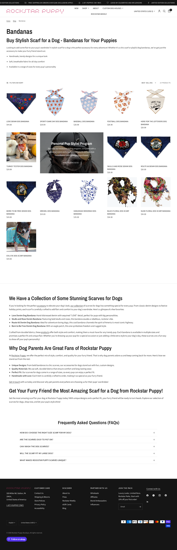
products (45, 332)
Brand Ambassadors (98, 500)
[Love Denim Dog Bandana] (21, 102)
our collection (76, 305)
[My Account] (159, 11)
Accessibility (39, 508)
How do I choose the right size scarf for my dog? (45, 432)
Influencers (94, 504)
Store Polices (39, 500)
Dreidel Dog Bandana (49, 211)
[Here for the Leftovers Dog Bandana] (156, 102)
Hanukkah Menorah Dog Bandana (85, 212)
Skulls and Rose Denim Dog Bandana (119, 167)
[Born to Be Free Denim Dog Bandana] (21, 192)
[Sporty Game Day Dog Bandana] (55, 102)
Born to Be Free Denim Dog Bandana (18, 212)
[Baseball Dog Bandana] (88, 102)
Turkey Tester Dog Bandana (19, 166)
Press (64, 497)
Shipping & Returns (42, 497)
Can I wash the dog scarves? (34, 446)
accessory (41, 305)
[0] (169, 11)
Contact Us (38, 493)
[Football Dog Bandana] (122, 102)
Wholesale (94, 493)
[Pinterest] (167, 495)
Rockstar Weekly (99, 14)
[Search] (164, 11)
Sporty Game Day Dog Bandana (54, 121)
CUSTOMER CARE (42, 488)
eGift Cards (66, 504)
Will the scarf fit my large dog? (36, 453)
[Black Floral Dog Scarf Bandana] (122, 192)
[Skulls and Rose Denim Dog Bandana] (122, 147)
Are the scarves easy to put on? (36, 439)
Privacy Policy (40, 504)
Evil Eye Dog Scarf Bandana (18, 255)
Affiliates (93, 497)
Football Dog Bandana (117, 121)
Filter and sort (16, 83)
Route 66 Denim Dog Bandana (154, 166)
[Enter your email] (140, 507)
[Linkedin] (149, 502)
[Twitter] (155, 495)
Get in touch (14, 381)
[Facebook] (149, 495)
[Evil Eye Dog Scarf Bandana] (21, 237)
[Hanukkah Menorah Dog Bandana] (88, 192)
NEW (76, 8)
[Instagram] (161, 495)
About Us (66, 493)
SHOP (84, 8)
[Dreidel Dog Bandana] (55, 192)
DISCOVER (67, 488)
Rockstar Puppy (18, 355)
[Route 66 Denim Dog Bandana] (156, 147)
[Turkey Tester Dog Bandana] (21, 147)
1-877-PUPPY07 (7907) (15, 505)
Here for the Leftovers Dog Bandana (154, 123)
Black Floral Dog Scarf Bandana (118, 212)
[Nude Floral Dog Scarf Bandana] (156, 192)
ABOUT (96, 8)
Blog (64, 508)
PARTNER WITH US (98, 488)
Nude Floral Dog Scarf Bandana (155, 211)
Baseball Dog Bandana (84, 121)
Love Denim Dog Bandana (17, 121)
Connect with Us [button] (153, 489)
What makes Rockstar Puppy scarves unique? (43, 460)
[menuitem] (76, 8)
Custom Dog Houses (112, 8)
